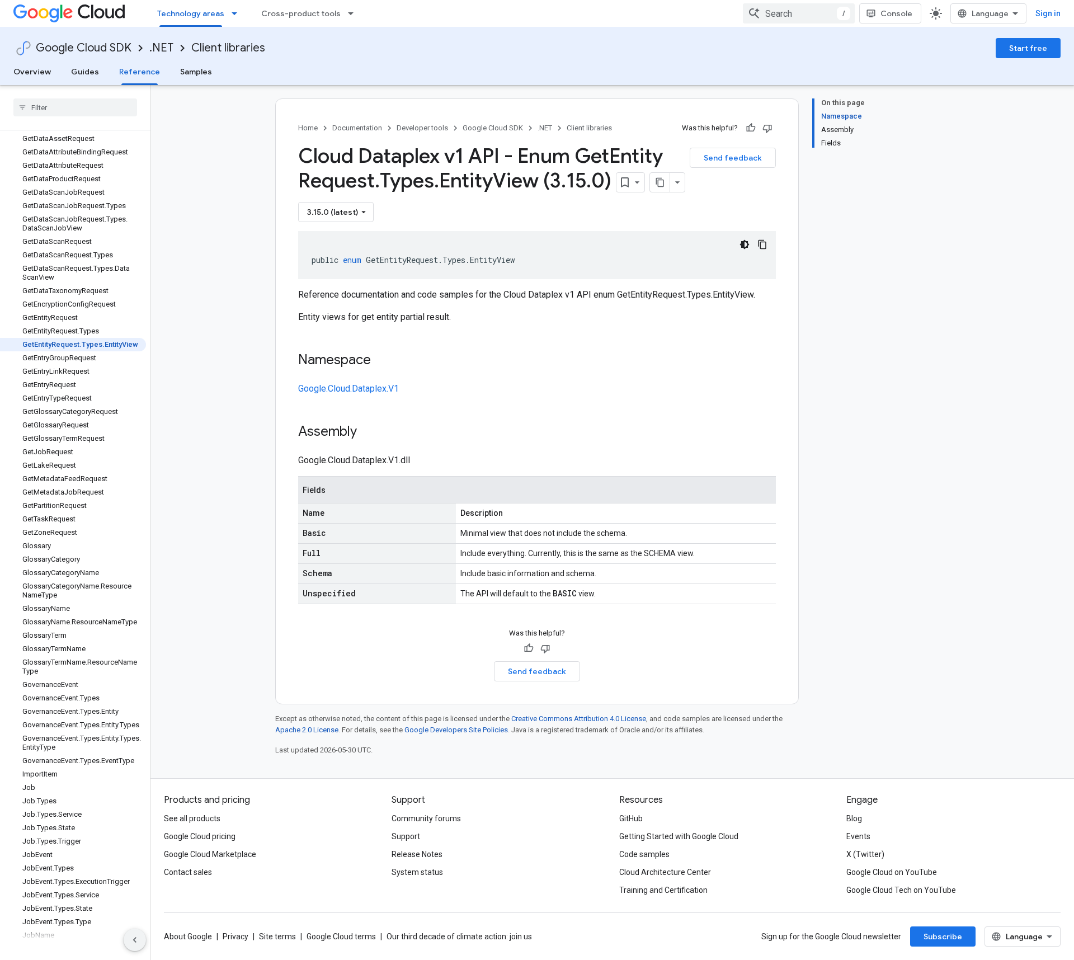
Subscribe (943, 936)
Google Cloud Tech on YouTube (901, 890)
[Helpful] (750, 128)
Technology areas (190, 13)
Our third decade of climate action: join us (459, 936)
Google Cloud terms (341, 936)
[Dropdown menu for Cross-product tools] (354, 13)
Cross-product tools (301, 13)
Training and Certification (663, 890)
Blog (854, 818)
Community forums (426, 818)
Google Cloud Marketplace (210, 854)
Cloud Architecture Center (665, 872)
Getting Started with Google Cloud (678, 836)
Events (858, 836)
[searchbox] (75, 107)
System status (417, 872)
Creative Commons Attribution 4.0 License (578, 718)
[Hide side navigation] (135, 940)
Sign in (1048, 13)
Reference (139, 72)
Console (896, 13)
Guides (85, 72)
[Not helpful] (767, 128)
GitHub (631, 818)
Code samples (644, 854)
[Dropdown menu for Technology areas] (237, 13)
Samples (196, 72)
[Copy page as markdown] (660, 182)
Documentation (357, 128)
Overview (32, 72)
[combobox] (799, 13)
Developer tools (422, 128)
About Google (188, 936)
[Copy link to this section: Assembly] (368, 432)
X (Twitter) (865, 854)
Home (308, 128)
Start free (1028, 48)
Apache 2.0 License (306, 730)
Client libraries (228, 48)
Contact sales (188, 872)
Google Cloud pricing (199, 836)
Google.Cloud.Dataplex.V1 (348, 388)
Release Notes (417, 854)
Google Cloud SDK (83, 48)
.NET (161, 48)
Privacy (235, 936)
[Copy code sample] (762, 244)
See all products (192, 818)
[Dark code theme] (744, 244)
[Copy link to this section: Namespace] (382, 361)
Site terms (277, 936)
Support (406, 836)
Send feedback (733, 158)
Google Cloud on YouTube (891, 872)
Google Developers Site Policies (456, 730)
